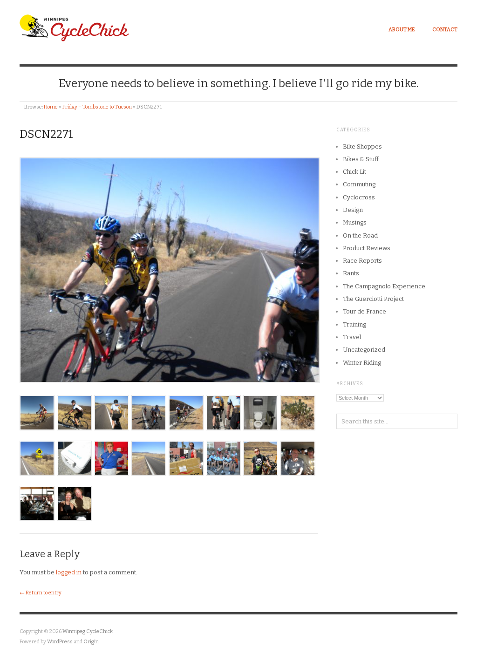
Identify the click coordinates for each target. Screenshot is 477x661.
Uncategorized (364, 349)
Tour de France (364, 311)
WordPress (60, 642)
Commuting (359, 184)
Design (353, 209)
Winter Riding (362, 362)
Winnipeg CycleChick (87, 631)
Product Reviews (366, 248)
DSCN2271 (46, 134)
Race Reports (362, 260)
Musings (355, 222)
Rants (351, 273)
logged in (69, 572)
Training (354, 324)
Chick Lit (354, 171)
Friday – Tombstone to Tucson (97, 107)
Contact (444, 30)
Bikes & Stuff (361, 159)
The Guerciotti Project (373, 298)
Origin (91, 642)
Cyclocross (359, 197)
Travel (352, 337)
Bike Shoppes (362, 146)
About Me (401, 30)
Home (51, 107)
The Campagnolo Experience (384, 286)
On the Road (360, 235)
